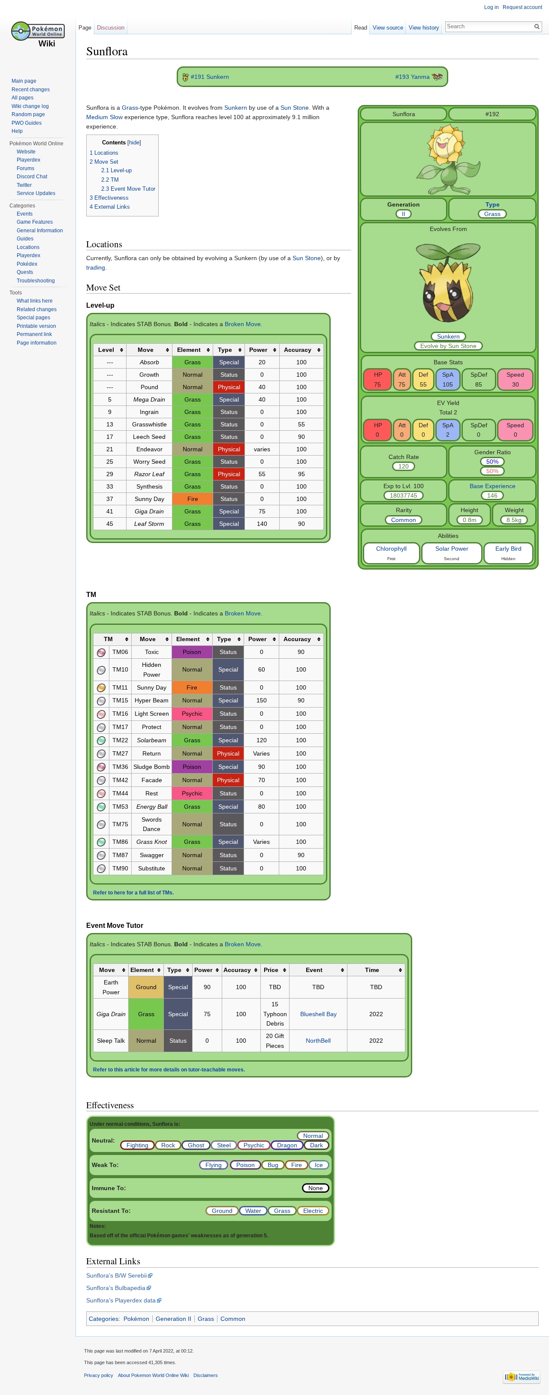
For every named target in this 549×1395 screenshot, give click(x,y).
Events (25, 214)
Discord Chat (32, 177)
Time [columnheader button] (372, 969)
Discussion (110, 27)
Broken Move (243, 324)
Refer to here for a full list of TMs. (133, 892)
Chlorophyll (391, 548)
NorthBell (318, 1040)
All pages (22, 98)
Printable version (36, 326)
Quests (25, 272)
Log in (491, 7)
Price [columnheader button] (271, 969)
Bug (273, 1164)
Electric (313, 1210)
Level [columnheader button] (106, 349)
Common (403, 519)
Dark (316, 1145)
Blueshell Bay (318, 1014)
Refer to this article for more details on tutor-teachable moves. (169, 1069)
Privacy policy (98, 1375)
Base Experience (493, 486)
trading (95, 267)
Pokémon (136, 1318)
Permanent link (34, 334)
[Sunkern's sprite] (185, 76)
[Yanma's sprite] (437, 76)
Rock (168, 1145)
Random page (28, 114)
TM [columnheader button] (108, 639)
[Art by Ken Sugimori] (448, 158)
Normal (313, 1135)
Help (17, 131)
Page (84, 27)
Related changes (37, 309)
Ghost (196, 1145)
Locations (28, 247)
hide (134, 143)
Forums (25, 168)
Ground (222, 1210)
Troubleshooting (36, 281)
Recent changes (31, 90)
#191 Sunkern (210, 76)
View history (424, 27)
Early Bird (508, 548)
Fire (296, 1164)
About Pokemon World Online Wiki (153, 1375)
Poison (245, 1164)
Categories (103, 1318)
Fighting (137, 1145)
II (403, 213)
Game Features (35, 222)
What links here (35, 301)
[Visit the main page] (37, 34)
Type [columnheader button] (225, 349)
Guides (25, 239)
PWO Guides (27, 123)
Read (360, 27)
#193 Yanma (412, 76)
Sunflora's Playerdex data (121, 1300)
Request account (522, 7)
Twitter (24, 185)
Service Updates (36, 193)
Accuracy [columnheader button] (297, 349)
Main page (24, 81)
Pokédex (27, 264)
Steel (224, 1145)
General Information (40, 231)
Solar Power (451, 548)
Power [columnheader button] (258, 349)
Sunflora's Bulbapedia (115, 1287)
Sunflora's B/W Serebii (116, 1275)
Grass (492, 213)
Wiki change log (30, 106)
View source (388, 27)
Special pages (33, 318)
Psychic (254, 1145)
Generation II (173, 1318)
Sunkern (448, 336)
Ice (319, 1164)
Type (493, 204)
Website (26, 152)
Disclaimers (205, 1375)
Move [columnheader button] (146, 349)
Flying (213, 1164)
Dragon (287, 1145)
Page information (37, 343)
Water (253, 1210)
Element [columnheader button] (189, 349)
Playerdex (28, 160)
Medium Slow (104, 117)
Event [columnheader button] (314, 969)
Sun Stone (295, 107)
